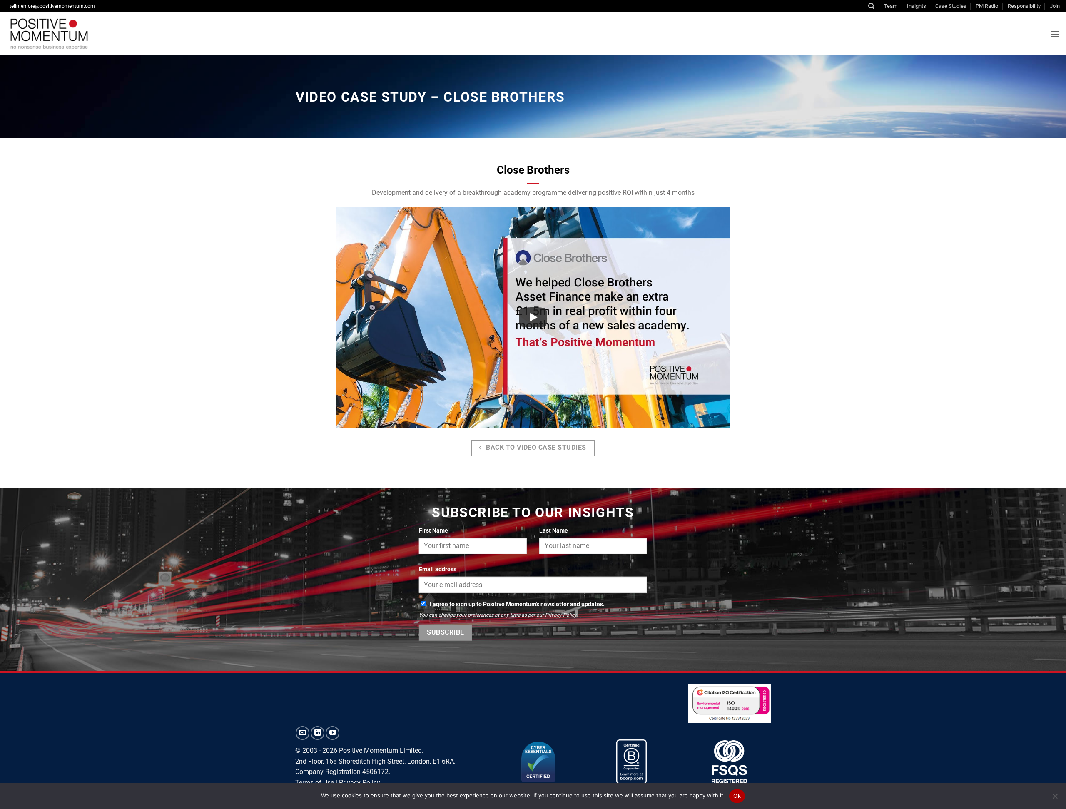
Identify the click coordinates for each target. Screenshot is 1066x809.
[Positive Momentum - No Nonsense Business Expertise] (135, 33)
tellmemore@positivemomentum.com (52, 6)
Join (1055, 6)
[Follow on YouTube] (332, 733)
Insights (916, 6)
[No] (1055, 798)
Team (890, 6)
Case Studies (950, 6)
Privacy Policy (560, 615)
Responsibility (1024, 6)
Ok (737, 795)
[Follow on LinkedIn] (317, 733)
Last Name (553, 530)
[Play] (533, 317)
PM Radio (987, 6)
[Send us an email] (302, 733)
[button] (1055, 34)
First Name (433, 530)
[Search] (871, 6)
